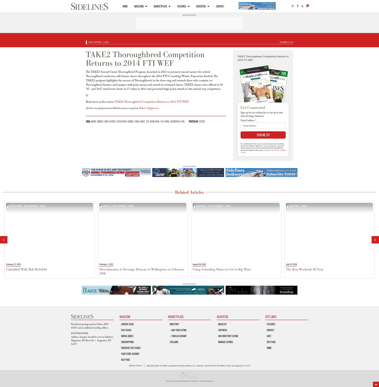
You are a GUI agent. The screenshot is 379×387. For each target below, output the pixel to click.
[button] (375, 239)
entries (112, 121)
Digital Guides (127, 336)
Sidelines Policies (135, 365)
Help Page (125, 359)
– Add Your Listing (178, 330)
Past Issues (126, 330)
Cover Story (201, 206)
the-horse (165, 121)
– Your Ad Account (178, 336)
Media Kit (222, 324)
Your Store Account (130, 353)
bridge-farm (102, 121)
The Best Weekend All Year (304, 269)
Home (125, 6)
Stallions (174, 341)
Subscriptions (127, 341)
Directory (174, 324)
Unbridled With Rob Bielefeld (26, 269)
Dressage (106, 206)
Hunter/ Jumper (16, 206)
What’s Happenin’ (148, 108)
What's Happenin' (94, 42)
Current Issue (127, 324)
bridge (94, 121)
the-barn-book (152, 121)
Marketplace (160, 6)
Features (181, 6)
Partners (222, 330)
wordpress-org (177, 121)
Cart (269, 336)
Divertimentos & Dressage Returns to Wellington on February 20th (141, 271)
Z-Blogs (106, 42)
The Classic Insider (215, 206)
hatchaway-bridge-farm (128, 121)
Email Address (248, 121)
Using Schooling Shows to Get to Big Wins (222, 269)
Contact (220, 6)
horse (142, 121)
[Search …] (303, 6)
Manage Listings (225, 341)
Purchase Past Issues (131, 347)
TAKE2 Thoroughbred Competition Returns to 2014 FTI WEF (152, 102)
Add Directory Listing (228, 336)
